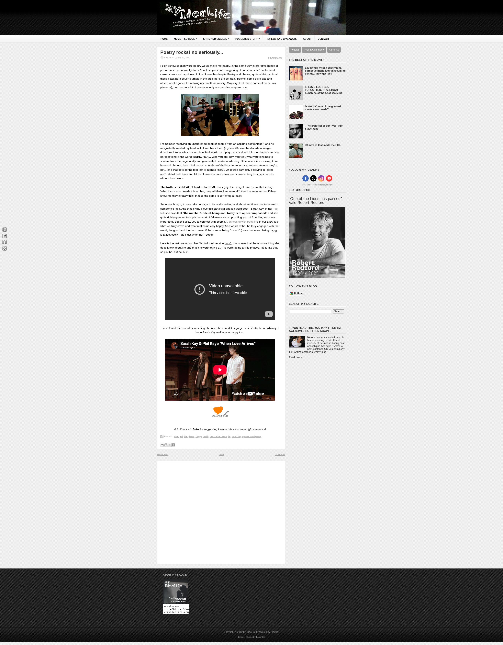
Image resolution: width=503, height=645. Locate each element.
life (229, 436)
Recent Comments (314, 49)
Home (164, 39)
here (227, 243)
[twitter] (313, 178)
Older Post (280, 454)
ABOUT (307, 39)
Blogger (275, 632)
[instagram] (321, 178)
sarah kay (236, 436)
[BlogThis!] (166, 445)
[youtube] (329, 178)
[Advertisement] (304, 421)
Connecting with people (241, 221)
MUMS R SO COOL (185, 38)
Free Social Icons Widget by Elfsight (317, 185)
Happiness (189, 436)
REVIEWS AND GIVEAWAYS (281, 39)
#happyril (178, 436)
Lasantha (260, 637)
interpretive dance (218, 436)
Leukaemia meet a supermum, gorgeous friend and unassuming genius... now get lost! (325, 70)
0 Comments (275, 58)
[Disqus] (221, 512)
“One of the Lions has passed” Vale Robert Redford (315, 200)
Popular (295, 49)
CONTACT (323, 39)
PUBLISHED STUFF (247, 38)
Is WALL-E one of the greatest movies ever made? (323, 108)
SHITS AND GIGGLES (216, 38)
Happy (199, 436)
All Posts (334, 49)
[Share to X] (170, 445)
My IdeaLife (249, 632)
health (205, 436)
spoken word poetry (251, 436)
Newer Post (162, 454)
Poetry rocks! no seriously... (191, 52)
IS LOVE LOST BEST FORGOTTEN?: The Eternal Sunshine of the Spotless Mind (323, 90)
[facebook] (305, 178)
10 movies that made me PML (323, 145)
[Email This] (162, 445)
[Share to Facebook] (173, 445)
